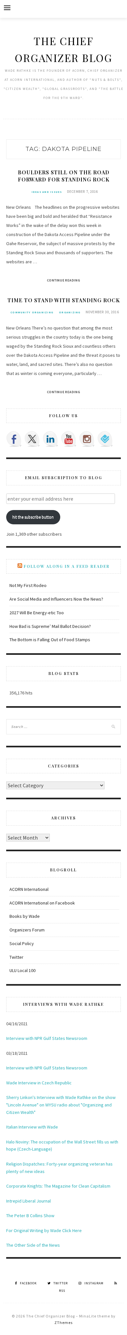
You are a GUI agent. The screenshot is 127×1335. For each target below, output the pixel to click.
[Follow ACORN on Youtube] (69, 439)
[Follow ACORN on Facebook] (14, 439)
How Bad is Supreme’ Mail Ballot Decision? (50, 626)
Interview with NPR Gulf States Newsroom (46, 1038)
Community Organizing (31, 312)
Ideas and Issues (47, 191)
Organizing (70, 312)
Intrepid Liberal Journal (28, 1201)
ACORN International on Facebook (42, 903)
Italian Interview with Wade (32, 1127)
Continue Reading (63, 280)
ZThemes (63, 1322)
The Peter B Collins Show (30, 1215)
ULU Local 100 (22, 970)
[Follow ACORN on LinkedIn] (50, 439)
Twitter (16, 957)
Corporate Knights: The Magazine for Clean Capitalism (58, 1186)
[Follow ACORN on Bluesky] (105, 439)
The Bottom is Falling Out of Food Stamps (49, 640)
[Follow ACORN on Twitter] (32, 439)
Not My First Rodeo (28, 585)
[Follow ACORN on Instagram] (87, 439)
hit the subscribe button (33, 517)
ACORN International (29, 889)
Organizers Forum (27, 930)
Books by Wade (24, 916)
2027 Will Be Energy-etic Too (36, 613)
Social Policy (21, 943)
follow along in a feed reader (67, 566)
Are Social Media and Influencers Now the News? (56, 599)
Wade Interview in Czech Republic (39, 1083)
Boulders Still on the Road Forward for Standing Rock (63, 176)
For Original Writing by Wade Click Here (44, 1230)
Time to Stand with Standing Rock (63, 300)
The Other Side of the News (33, 1245)
